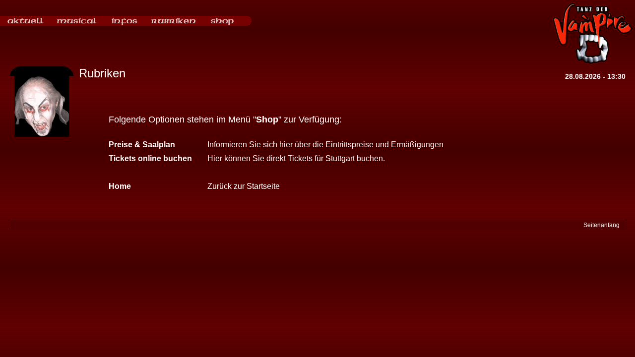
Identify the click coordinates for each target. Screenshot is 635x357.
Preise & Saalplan (142, 144)
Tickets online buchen (150, 158)
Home (120, 186)
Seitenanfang (601, 225)
